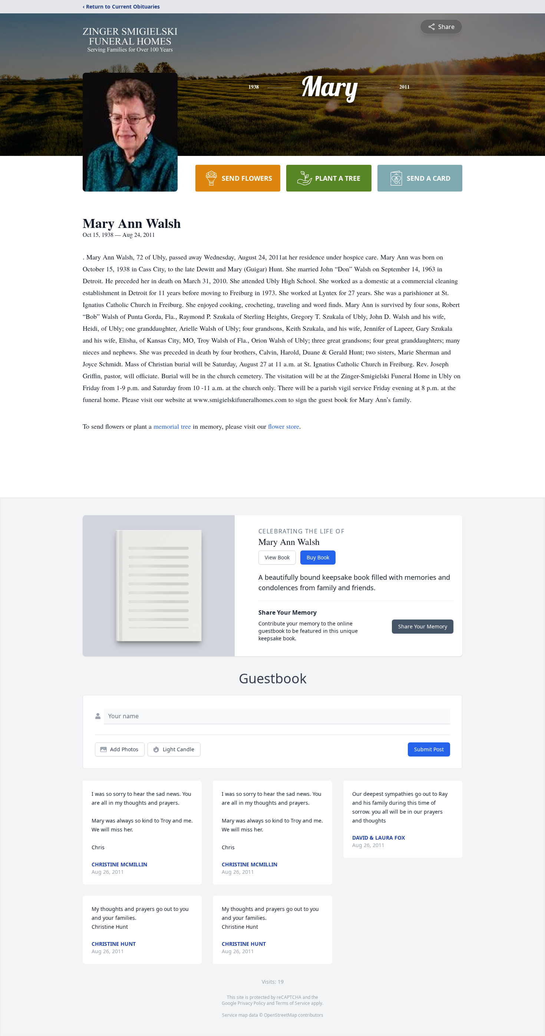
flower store (283, 426)
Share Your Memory (422, 626)
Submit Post (429, 749)
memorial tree (172, 426)
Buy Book (318, 557)
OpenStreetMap (280, 1015)
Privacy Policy (251, 1003)
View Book (277, 557)
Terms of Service (292, 1003)
